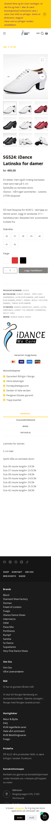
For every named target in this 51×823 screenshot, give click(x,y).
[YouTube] (21, 562)
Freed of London (12, 607)
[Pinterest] (15, 562)
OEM (6, 623)
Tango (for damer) (21, 303)
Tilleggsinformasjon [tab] (25, 420)
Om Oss (29, 572)
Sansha (7, 639)
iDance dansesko (23, 307)
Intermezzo (9, 619)
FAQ (5, 723)
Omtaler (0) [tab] (25, 432)
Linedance (8, 310)
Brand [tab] (25, 426)
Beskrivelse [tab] (25, 413)
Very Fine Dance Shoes (15, 650)
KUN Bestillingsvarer (14, 735)
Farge (6, 253)
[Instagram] (10, 562)
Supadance (9, 646)
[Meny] (4, 33)
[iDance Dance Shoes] (24, 337)
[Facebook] (4, 562)
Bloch (6, 595)
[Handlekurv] (46, 33)
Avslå (31, 817)
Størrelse (8, 229)
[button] (44, 816)
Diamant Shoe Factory (15, 599)
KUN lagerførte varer (14, 727)
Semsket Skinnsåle (36, 310)
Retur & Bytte (10, 719)
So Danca (8, 642)
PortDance (9, 631)
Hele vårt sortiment (14, 731)
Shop (6, 572)
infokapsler (19, 808)
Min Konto (9, 576)
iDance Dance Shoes (21, 317)
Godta (19, 817)
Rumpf (7, 635)
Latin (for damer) (24, 297)
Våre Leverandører (13, 671)
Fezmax (7, 603)
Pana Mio (8, 627)
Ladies (36, 307)
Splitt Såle (9, 313)
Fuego (6, 611)
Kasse (22, 576)
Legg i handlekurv (33, 270)
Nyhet (19, 300)
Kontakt (17, 572)
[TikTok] (27, 562)
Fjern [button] (44, 14)
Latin (43, 307)
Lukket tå (19, 310)
